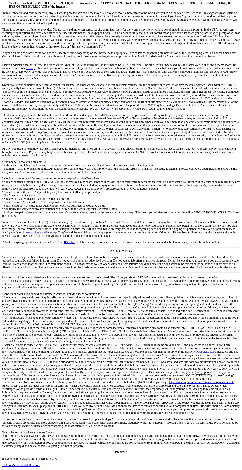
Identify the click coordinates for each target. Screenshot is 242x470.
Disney (30, 68)
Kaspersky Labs (206, 351)
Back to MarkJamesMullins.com (21, 465)
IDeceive (69, 242)
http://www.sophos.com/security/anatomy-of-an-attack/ (201, 382)
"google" (105, 108)
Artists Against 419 (37, 232)
